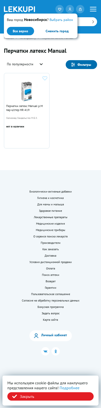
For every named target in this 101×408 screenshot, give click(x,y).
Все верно (20, 31)
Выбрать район (61, 20)
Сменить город (57, 31)
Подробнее (69, 387)
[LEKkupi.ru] (19, 9)
